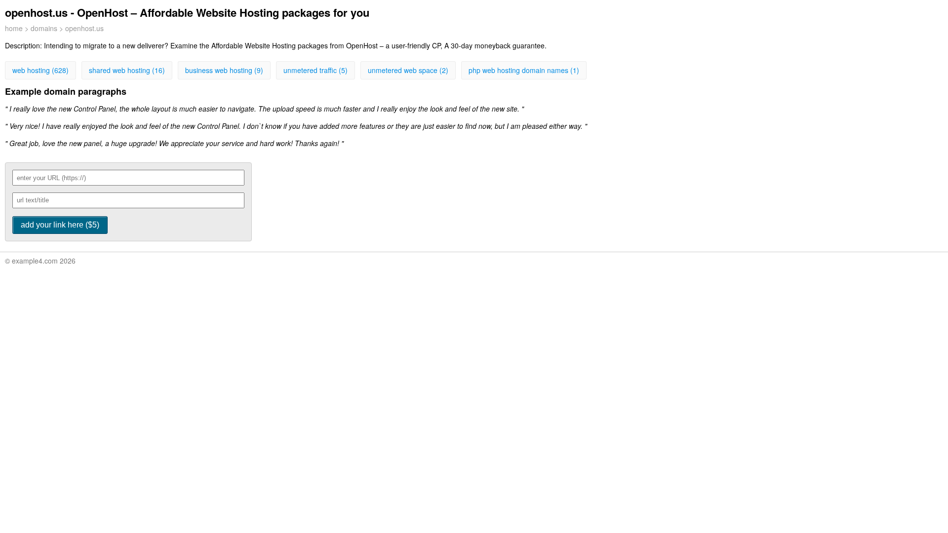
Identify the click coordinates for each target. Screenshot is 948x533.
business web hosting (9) (224, 70)
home (14, 28)
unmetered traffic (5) (315, 70)
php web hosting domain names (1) (524, 70)
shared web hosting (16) (127, 70)
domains (44, 28)
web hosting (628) (40, 70)
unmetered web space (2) (408, 70)
